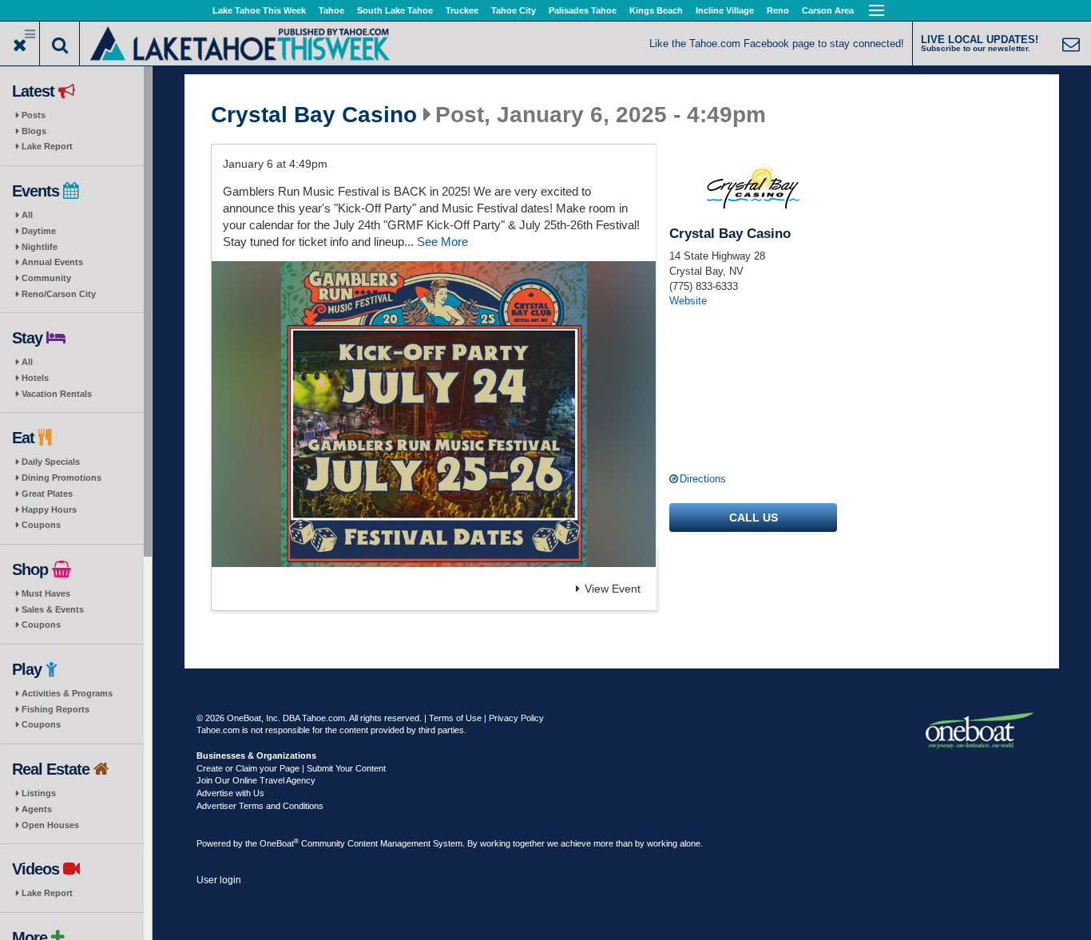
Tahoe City (513, 10)
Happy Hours (49, 509)
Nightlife (40, 247)
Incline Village (725, 10)
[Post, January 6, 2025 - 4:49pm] (434, 414)
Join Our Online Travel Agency (255, 780)
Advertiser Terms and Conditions (259, 806)
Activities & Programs (67, 693)
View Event (613, 588)
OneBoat (279, 843)
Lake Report (47, 146)
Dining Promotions (61, 477)
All (27, 215)
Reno (778, 10)
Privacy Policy (516, 718)
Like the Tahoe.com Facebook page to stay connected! (776, 44)
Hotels (35, 378)
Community (46, 278)
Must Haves (46, 593)
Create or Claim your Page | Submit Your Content (291, 768)
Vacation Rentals (57, 394)
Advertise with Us (230, 793)
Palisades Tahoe (583, 10)
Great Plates (47, 493)
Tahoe (331, 10)
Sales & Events (53, 609)
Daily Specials (51, 461)
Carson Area (828, 10)
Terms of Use (455, 718)
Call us (753, 517)
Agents (37, 809)
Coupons (41, 524)
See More (442, 241)
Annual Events (52, 262)
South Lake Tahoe (395, 10)
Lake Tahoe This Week (259, 10)
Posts (34, 115)
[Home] (240, 42)
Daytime (39, 231)
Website (688, 301)
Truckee (462, 10)
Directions (703, 479)
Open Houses (50, 825)
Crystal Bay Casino (314, 115)
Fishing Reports (55, 709)
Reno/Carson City (59, 294)
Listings (39, 793)
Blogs (34, 131)
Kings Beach (656, 10)
